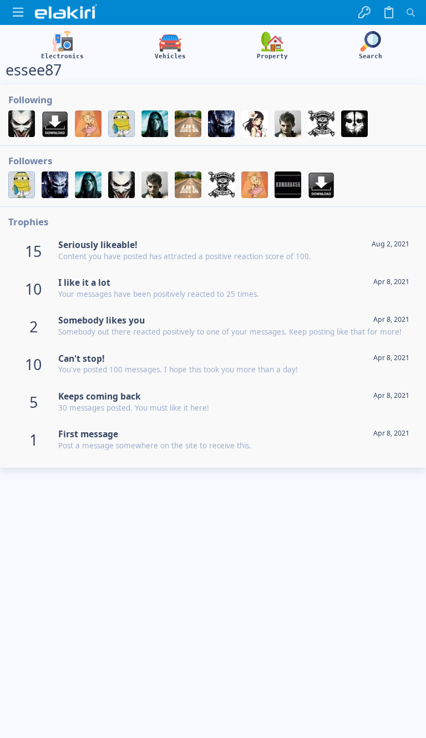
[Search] (410, 12)
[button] (18, 12)
